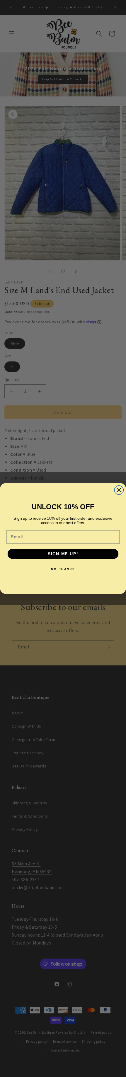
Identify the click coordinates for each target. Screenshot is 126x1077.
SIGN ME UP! (63, 554)
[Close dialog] (118, 490)
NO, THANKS (63, 569)
